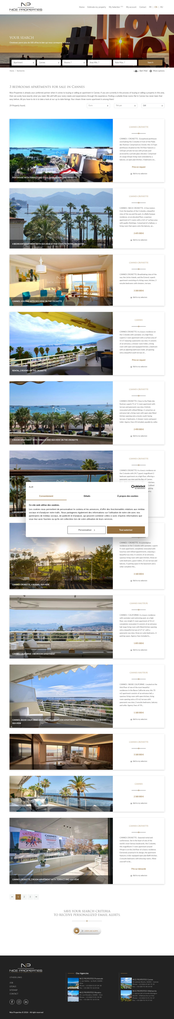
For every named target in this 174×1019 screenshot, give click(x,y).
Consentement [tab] (46, 496)
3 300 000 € (139, 291)
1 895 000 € (139, 643)
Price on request (138, 167)
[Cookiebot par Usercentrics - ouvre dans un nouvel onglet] (133, 487)
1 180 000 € (139, 713)
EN (156, 7)
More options (158, 71)
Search (150, 63)
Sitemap (13, 990)
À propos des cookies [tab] (127, 496)
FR (151, 7)
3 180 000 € (139, 574)
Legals (13, 987)
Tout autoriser (126, 530)
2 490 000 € (139, 429)
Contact (142, 7)
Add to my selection (140, 173)
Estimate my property (96, 7)
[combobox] (24, 63)
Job (11, 983)
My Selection (116, 7)
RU (161, 7)
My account (131, 7)
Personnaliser (85, 530)
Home (82, 7)
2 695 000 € (139, 233)
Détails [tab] (87, 496)
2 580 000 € (139, 797)
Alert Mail (143, 71)
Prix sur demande (138, 869)
